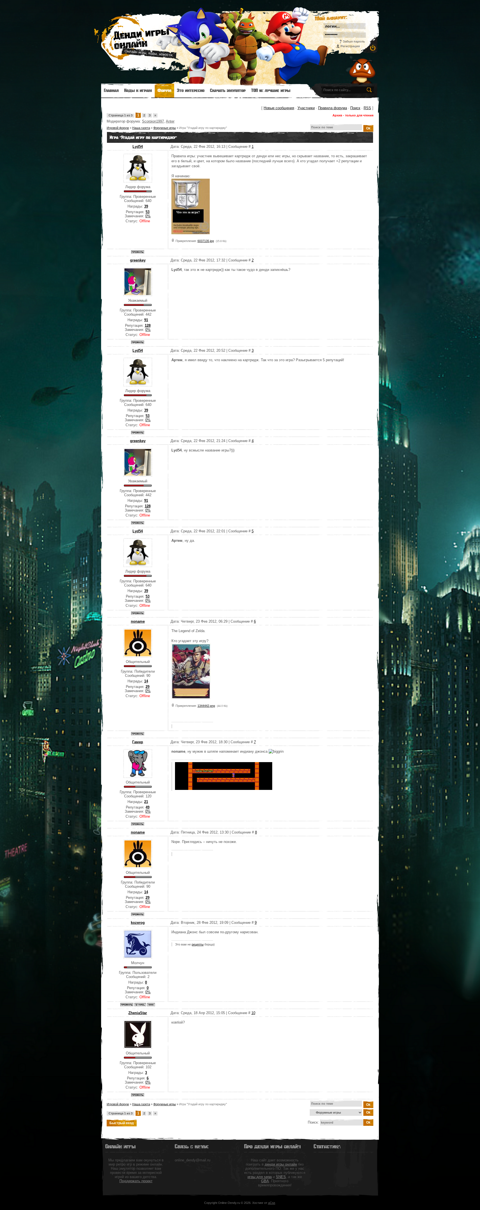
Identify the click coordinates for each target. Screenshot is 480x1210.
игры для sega (260, 1177)
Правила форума (332, 108)
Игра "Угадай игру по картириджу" (203, 127)
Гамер (137, 742)
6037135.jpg (206, 241)
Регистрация (350, 46)
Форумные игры (164, 127)
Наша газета (141, 127)
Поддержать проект (135, 1181)
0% (148, 216)
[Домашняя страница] (151, 1004)
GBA (265, 1181)
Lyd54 (137, 146)
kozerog (138, 922)
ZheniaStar (137, 1013)
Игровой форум (118, 127)
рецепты (198, 944)
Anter (170, 121)
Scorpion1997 (153, 121)
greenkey (138, 260)
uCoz (271, 1202)
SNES (281, 1177)
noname (138, 621)
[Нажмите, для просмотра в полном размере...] (190, 233)
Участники (306, 108)
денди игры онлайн (281, 1164)
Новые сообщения (279, 108)
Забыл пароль (354, 41)
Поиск (355, 108)
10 (253, 1013)
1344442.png (206, 705)
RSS (367, 108)
